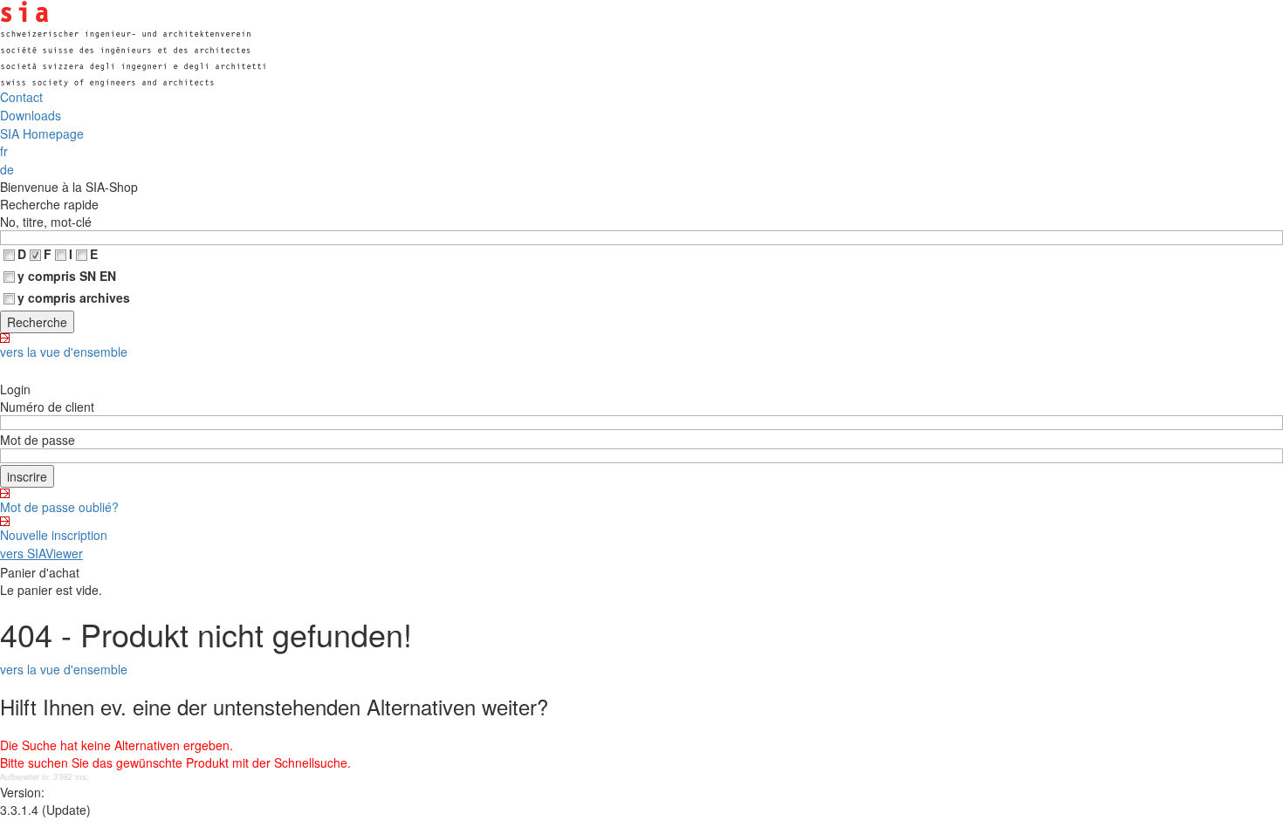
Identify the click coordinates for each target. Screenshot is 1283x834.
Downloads (30, 115)
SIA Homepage (42, 133)
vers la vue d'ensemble (63, 351)
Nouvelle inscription (53, 534)
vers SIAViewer (41, 553)
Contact (21, 97)
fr (4, 151)
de (7, 169)
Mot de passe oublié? (59, 507)
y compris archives (73, 297)
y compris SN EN (66, 275)
